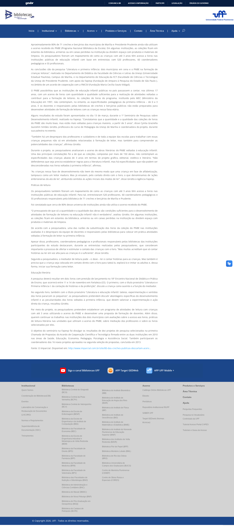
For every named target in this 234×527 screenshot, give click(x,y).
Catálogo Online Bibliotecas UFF (156, 390)
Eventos (24, 401)
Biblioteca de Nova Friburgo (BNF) (77, 496)
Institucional (48, 31)
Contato (138, 31)
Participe (160, 3)
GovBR (29, 3)
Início (31, 31)
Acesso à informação (138, 3)
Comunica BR (115, 3)
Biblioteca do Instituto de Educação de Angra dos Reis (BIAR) (114, 400)
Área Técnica (157, 31)
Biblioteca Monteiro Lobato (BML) (116, 451)
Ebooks (145, 396)
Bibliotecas (70, 31)
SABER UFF (147, 413)
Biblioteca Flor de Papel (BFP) (115, 447)
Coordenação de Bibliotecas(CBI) (36, 396)
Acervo (91, 31)
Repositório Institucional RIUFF (155, 407)
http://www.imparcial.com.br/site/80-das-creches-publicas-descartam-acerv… (109, 348)
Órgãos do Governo (199, 3)
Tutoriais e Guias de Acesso (195, 430)
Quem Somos (27, 390)
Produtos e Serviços (116, 31)
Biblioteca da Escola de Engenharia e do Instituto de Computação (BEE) (74, 421)
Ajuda (186, 403)
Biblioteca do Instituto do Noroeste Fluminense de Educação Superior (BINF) (117, 432)
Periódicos (147, 401)
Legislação (177, 3)
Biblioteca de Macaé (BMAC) (74, 492)
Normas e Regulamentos (32, 420)
